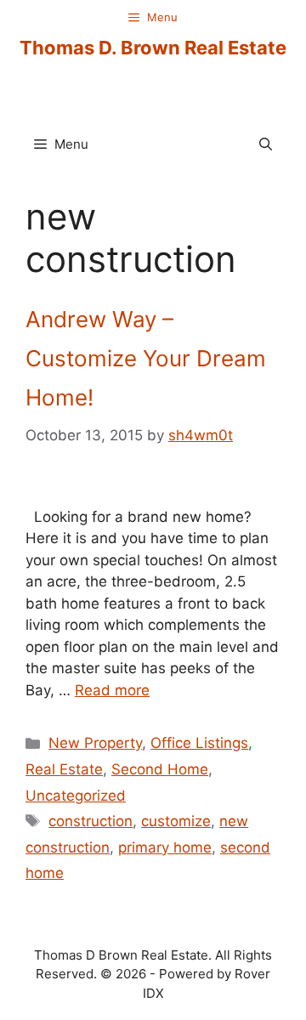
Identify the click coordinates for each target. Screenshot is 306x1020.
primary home (165, 847)
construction (90, 821)
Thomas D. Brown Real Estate (153, 48)
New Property (95, 742)
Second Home (159, 769)
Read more (112, 690)
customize (176, 821)
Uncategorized (76, 795)
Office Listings (199, 742)
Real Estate (64, 769)
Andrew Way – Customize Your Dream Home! (146, 358)
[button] (265, 144)
